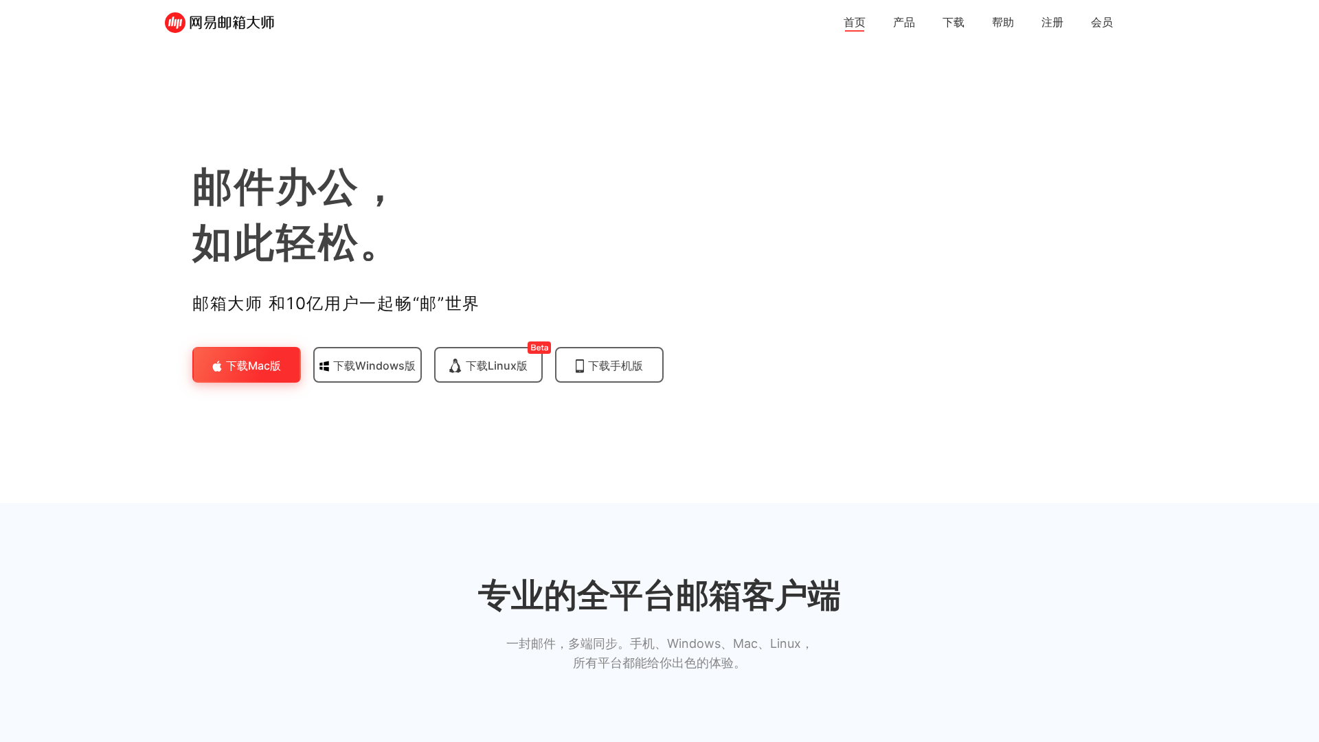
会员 (1102, 22)
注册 (1052, 22)
